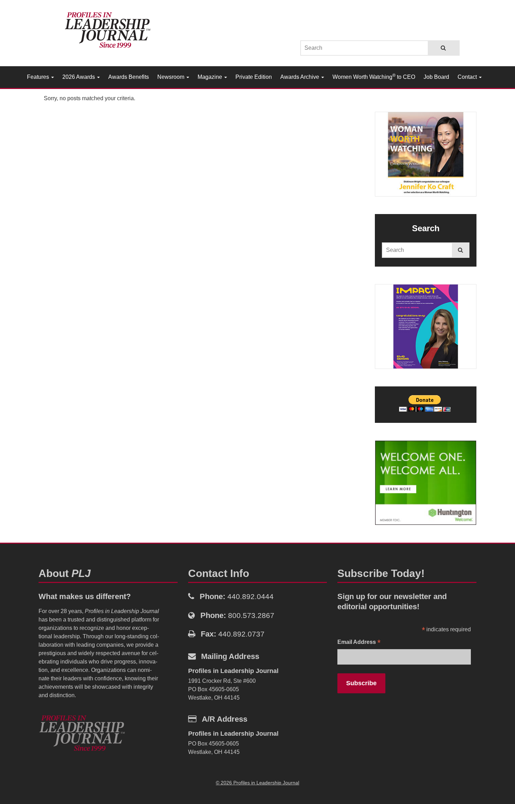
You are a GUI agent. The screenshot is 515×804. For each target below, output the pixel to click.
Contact (468, 77)
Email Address (358, 642)
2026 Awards (79, 77)
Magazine (211, 77)
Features (38, 77)
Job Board (436, 77)
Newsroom (171, 77)
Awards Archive (300, 77)
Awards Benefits (128, 77)
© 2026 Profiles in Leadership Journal (257, 782)
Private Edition (253, 77)
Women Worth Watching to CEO (373, 76)
